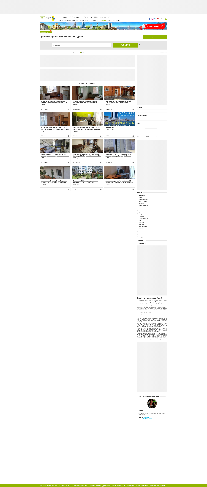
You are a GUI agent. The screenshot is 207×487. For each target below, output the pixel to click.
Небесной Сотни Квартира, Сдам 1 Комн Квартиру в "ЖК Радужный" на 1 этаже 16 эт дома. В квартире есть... (87, 156)
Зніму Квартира (110, 128)
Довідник (76, 17)
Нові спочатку (49, 52)
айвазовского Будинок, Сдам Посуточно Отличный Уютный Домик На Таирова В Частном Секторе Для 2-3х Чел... (54, 182)
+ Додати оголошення (155, 37)
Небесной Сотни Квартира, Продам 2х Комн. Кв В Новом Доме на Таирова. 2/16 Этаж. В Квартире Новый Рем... (87, 129)
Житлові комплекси (64, 52)
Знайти (126, 45)
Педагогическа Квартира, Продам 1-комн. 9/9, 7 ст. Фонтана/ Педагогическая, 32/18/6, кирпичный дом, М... (55, 129)
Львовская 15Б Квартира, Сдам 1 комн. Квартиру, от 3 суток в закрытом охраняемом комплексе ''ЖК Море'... (85, 182)
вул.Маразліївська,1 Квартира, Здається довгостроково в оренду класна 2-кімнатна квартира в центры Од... (55, 156)
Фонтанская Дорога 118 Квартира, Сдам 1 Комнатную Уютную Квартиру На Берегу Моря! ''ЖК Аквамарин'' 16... (119, 156)
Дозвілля (88, 17)
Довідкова (75, 20)
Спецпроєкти (116, 20)
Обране (55, 52)
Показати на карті (163, 52)
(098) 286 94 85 (147, 417)
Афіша (110, 20)
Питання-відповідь (85, 20)
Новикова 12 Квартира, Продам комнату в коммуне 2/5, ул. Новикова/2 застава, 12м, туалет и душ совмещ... (54, 102)
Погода (61, 20)
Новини (64, 17)
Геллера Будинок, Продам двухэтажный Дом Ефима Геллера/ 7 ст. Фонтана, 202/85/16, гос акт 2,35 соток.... (118, 102)
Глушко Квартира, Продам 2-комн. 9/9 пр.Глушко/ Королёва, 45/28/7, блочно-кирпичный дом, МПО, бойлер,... (85, 102)
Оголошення (94, 20)
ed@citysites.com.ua (147, 418)
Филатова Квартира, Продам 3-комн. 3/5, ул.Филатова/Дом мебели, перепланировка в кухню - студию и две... (119, 182)
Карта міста (68, 20)
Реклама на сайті (103, 17)
